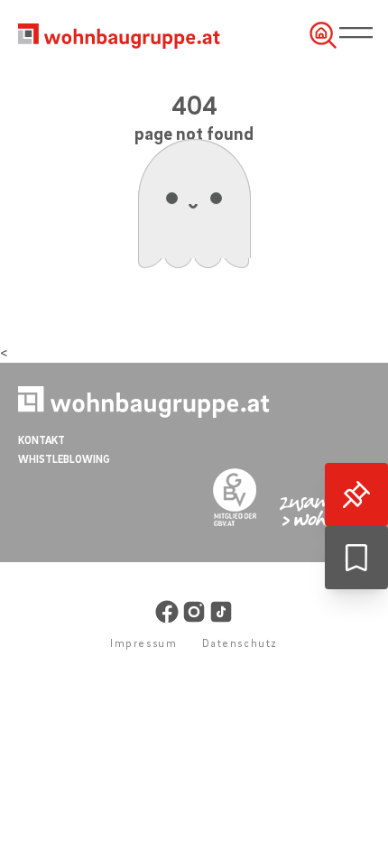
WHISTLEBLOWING (64, 459)
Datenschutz (240, 643)
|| (360, 33)
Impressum (143, 643)
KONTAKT (41, 440)
